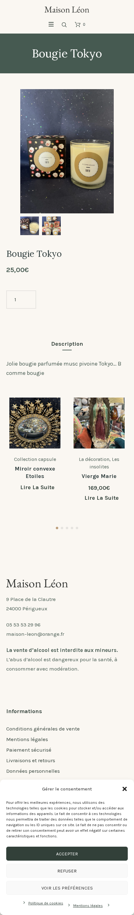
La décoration (94, 459)
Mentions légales (88, 906)
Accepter (67, 854)
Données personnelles (33, 771)
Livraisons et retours (30, 760)
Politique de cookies (45, 903)
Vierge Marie (99, 476)
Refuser (67, 871)
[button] (125, 789)
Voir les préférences (67, 888)
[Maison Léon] (67, 9)
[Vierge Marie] (99, 423)
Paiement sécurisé (28, 750)
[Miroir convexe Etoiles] (34, 423)
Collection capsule (35, 459)
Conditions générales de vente (43, 729)
